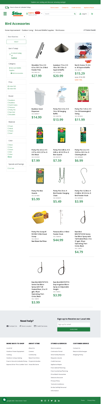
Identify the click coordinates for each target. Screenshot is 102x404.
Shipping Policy (78, 355)
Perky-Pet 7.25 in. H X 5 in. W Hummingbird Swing (83, 111)
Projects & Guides (34, 361)
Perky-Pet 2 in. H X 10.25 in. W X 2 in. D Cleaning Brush (82, 152)
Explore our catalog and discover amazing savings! (48, 2)
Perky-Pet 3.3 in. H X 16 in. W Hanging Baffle (61, 111)
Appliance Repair (89, 7)
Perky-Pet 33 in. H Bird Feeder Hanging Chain (61, 193)
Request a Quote (56, 358)
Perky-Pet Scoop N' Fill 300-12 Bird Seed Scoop (39, 234)
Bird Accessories (62, 30)
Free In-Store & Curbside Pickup (20, 7)
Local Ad (9, 348)
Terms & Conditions (57, 384)
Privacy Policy (55, 381)
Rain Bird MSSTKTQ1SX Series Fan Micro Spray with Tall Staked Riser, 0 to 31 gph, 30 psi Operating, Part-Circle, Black (83, 239)
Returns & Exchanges (80, 351)
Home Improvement (12, 30)
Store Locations (56, 348)
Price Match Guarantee (58, 374)
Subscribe (73, 329)
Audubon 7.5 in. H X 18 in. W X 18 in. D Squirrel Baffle (60, 67)
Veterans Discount (57, 377)
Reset (16, 42)
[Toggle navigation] (5, 14)
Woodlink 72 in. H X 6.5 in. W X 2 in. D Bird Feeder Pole (40, 67)
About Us (32, 348)
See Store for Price (39, 241)
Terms (83, 400)
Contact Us (65, 7)
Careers (31, 351)
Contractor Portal (56, 351)
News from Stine (34, 358)
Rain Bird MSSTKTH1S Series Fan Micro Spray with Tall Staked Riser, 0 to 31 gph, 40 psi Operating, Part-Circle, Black (40, 289)
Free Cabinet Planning (58, 368)
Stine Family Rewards (58, 355)
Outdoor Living (27, 30)
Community (32, 355)
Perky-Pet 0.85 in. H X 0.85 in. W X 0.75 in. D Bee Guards (61, 152)
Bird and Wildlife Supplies (44, 30)
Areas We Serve (34, 364)
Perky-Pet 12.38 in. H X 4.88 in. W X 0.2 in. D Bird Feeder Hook (83, 193)
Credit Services (76, 7)
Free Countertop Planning (59, 371)
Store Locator (55, 7)
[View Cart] (92, 14)
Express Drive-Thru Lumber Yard (17, 364)
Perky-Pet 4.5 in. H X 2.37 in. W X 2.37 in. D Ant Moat (39, 152)
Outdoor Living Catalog (14, 358)
